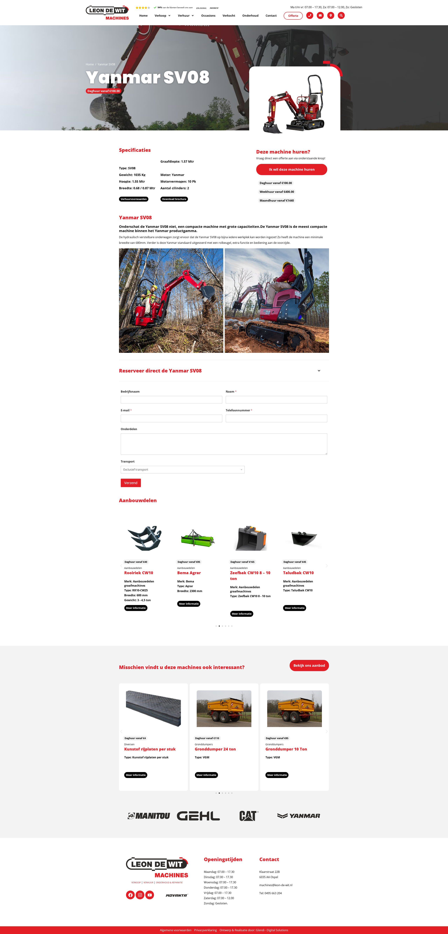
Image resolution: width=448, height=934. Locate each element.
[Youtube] (149, 895)
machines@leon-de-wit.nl (275, 885)
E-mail (126, 410)
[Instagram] (140, 895)
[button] (121, 566)
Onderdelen (129, 429)
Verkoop (136, 882)
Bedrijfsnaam (130, 391)
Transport (128, 461)
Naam (231, 391)
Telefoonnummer (239, 410)
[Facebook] (130, 895)
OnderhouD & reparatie (169, 882)
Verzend (130, 482)
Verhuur (148, 882)
